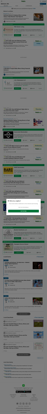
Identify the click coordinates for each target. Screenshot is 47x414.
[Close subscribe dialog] (38, 201)
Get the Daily (23, 211)
